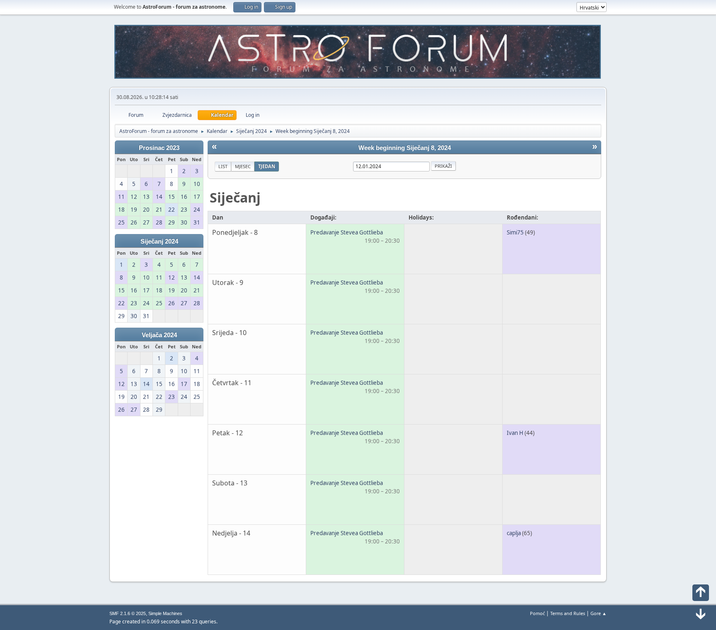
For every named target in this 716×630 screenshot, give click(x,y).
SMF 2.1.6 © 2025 (127, 613)
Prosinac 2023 (159, 148)
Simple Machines (165, 613)
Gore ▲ (598, 613)
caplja (514, 533)
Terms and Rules (567, 613)
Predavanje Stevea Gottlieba (346, 232)
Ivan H (515, 433)
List (222, 166)
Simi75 (515, 232)
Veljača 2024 (159, 335)
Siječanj (235, 197)
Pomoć (537, 613)
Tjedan (266, 166)
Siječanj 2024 (159, 241)
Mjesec (243, 166)
